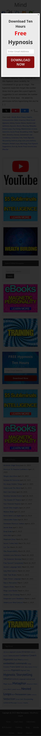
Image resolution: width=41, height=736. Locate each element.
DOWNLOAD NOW (20, 62)
